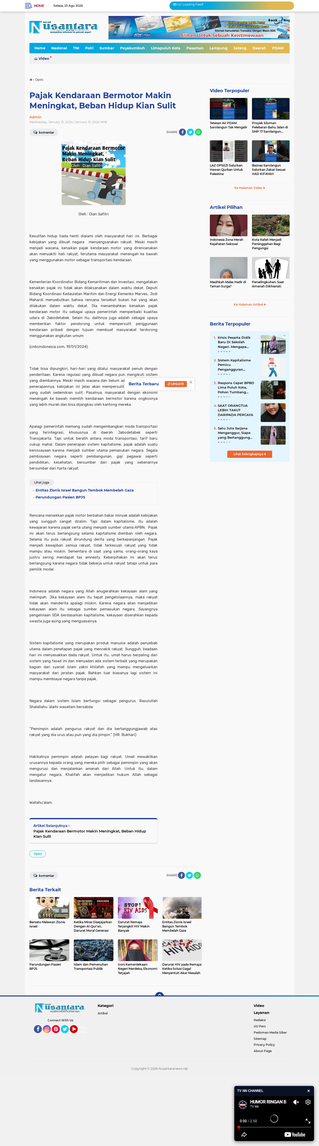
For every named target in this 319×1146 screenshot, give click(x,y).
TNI (76, 48)
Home (39, 5)
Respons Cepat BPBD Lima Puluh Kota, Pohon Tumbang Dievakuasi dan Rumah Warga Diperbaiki (236, 387)
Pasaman (195, 48)
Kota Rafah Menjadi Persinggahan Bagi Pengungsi (266, 244)
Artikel (103, 1013)
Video (44, 58)
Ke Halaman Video (248, 188)
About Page (84, 1030)
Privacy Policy (264, 1045)
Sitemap (260, 1039)
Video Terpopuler (229, 90)
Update (177, 384)
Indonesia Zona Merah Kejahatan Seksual (226, 242)
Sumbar (106, 48)
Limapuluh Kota (165, 48)
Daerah (259, 48)
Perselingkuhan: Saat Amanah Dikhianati (268, 284)
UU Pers (260, 1026)
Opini (38, 854)
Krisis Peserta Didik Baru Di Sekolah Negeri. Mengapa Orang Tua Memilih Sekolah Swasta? (234, 342)
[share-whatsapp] (198, 132)
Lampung (219, 48)
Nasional (59, 48)
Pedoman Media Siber (270, 1032)
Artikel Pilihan (226, 207)
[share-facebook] (182, 132)
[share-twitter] (190, 132)
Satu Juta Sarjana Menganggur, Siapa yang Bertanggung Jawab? (234, 433)
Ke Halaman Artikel (249, 304)
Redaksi (260, 1020)
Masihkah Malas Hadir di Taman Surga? (228, 284)
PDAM (278, 48)
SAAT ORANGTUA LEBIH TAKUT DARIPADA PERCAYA (235, 410)
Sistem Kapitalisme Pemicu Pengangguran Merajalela (234, 365)
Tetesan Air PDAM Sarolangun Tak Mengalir (228, 125)
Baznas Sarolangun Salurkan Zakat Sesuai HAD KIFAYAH (268, 170)
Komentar (46, 132)
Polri (89, 48)
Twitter (67, 1035)
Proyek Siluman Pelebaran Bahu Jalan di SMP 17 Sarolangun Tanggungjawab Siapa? (270, 127)
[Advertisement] (149, 1110)
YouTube (77, 1035)
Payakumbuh (132, 48)
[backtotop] (159, 996)
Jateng (240, 48)
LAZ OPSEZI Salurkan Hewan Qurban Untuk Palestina (226, 170)
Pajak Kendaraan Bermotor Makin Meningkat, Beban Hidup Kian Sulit (89, 834)
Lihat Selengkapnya (249, 454)
